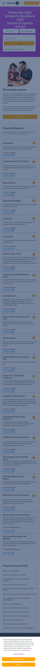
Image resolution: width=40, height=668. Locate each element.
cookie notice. (26, 650)
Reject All (18, 664)
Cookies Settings (18, 654)
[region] (20, 652)
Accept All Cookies (18, 659)
